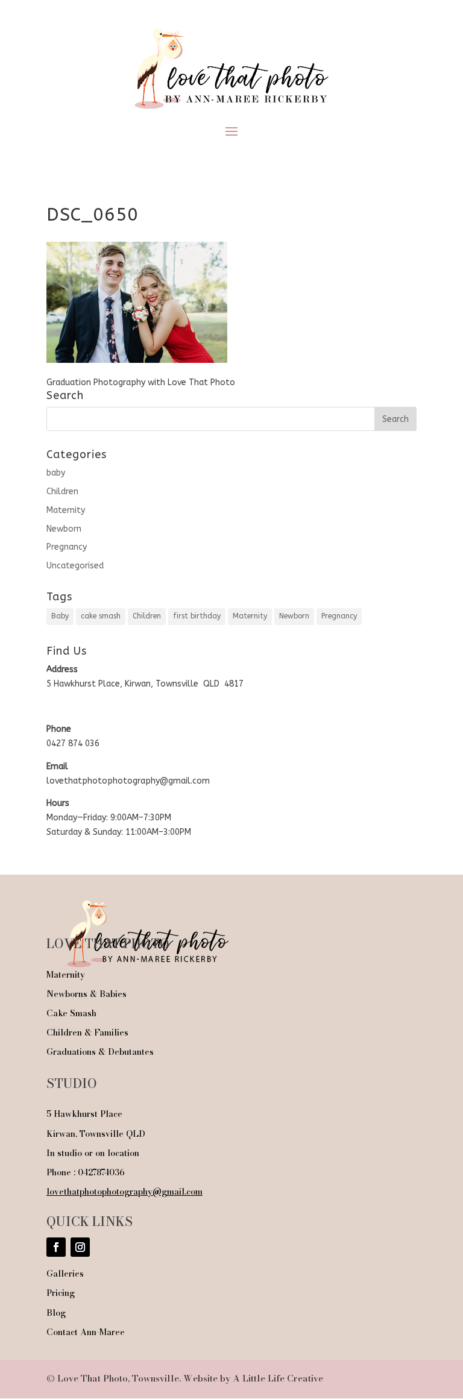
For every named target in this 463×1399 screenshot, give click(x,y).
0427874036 (101, 1172)
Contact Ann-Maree (85, 1332)
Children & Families (87, 1032)
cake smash (101, 616)
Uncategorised (75, 566)
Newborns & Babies (86, 994)
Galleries (65, 1273)
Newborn (63, 529)
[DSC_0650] (136, 360)
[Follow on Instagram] (80, 1247)
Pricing (60, 1293)
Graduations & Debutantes (100, 1051)
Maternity (65, 510)
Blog (56, 1312)
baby (55, 473)
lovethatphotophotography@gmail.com (124, 1191)
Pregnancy (66, 547)
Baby (60, 616)
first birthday (197, 616)
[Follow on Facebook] (56, 1247)
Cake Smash (71, 1013)
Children (62, 491)
